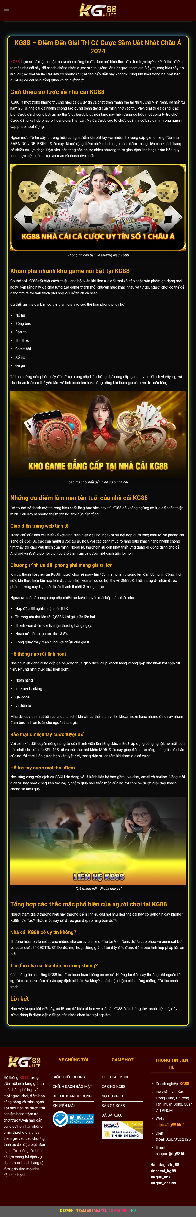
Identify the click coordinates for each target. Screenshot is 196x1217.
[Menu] (6, 10)
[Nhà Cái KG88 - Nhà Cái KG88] (98, 10)
